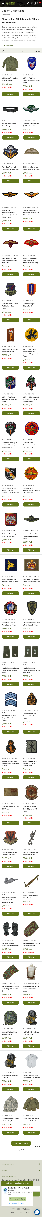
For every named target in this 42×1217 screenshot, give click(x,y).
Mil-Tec (4, 120)
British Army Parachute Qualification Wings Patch (31, 168)
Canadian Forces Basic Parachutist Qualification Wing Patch (31, 212)
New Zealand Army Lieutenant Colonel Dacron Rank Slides (31, 670)
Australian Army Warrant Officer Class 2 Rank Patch (31, 580)
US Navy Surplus (28, 1072)
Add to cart (10, 94)
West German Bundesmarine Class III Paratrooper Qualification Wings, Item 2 (10, 213)
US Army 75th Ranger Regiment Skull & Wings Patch (9, 399)
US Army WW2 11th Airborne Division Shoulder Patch (31, 80)
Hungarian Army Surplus (30, 531)
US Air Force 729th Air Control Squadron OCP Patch (30, 809)
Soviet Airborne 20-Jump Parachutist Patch (10, 350)
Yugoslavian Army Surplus (31, 983)
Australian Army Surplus (10, 255)
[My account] (35, 3)
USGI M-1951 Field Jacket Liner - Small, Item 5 (31, 1120)
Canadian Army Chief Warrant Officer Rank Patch (29, 716)
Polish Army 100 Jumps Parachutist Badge (30, 853)
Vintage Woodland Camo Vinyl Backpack (9, 1033)
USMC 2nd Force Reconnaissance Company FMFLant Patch (31, 490)
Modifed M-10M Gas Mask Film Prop (10, 1076)
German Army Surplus (30, 120)
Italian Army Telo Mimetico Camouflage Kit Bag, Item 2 (10, 988)
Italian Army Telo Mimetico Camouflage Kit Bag (31, 944)
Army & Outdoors (7, 164)
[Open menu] (3, 3)
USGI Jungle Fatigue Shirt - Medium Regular (10, 79)
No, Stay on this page (16, 1203)
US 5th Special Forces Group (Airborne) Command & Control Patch (10, 490)
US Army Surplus (7, 75)
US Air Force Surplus (8, 803)
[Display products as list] (39, 51)
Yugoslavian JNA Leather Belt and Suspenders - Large (31, 988)
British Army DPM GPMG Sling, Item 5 (30, 897)
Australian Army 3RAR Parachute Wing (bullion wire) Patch (9, 260)
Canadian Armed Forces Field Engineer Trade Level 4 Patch (10, 763)
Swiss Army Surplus (8, 619)
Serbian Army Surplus (9, 531)
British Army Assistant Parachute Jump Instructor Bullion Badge (30, 260)
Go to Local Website (17, 1199)
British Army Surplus (29, 164)
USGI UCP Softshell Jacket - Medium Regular (10, 1120)
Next (36, 1146)
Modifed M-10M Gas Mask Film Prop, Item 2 (31, 1033)
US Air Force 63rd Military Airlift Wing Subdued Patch (10, 306)
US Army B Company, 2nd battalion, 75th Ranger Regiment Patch (31, 399)
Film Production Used (29, 1029)
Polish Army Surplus (29, 849)
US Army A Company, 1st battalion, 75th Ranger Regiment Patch (9, 445)
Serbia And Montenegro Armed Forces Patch (9, 535)
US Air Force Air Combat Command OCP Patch (9, 853)
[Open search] (28, 3)
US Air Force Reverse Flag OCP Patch (10, 808)
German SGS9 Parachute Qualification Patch (31, 125)
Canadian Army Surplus (30, 207)
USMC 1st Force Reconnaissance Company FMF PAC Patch (31, 445)
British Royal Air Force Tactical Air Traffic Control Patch (30, 763)
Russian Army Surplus (9, 346)
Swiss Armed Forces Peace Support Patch (9, 624)
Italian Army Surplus (29, 940)
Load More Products (21, 1143)
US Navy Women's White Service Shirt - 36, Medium (31, 1076)
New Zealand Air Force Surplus (9, 711)
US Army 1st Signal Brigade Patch (29, 305)
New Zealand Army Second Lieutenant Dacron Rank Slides (10, 670)
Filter (6, 51)
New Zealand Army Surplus (8, 664)
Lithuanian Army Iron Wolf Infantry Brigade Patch (31, 624)
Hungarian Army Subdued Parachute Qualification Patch (31, 536)
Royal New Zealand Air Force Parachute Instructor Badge (9, 900)
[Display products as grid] (36, 51)
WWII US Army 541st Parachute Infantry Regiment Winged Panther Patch (31, 352)
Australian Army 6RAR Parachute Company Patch (10, 168)
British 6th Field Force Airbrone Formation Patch (10, 580)
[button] (37, 1212)
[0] (38, 3)
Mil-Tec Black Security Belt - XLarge (9, 125)
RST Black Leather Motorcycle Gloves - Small (10, 944)
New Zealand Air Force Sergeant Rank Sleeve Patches (9, 718)
